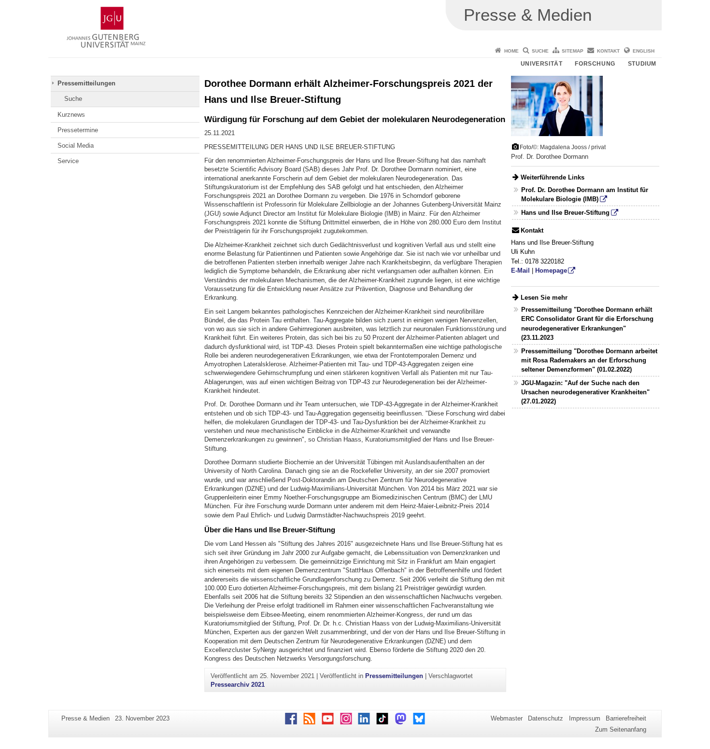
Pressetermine (77, 130)
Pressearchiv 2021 (238, 684)
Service (68, 161)
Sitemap (572, 51)
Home (511, 51)
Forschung (595, 63)
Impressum (584, 718)
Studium (642, 63)
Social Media (75, 145)
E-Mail (520, 270)
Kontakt (608, 51)
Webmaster (507, 718)
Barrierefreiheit (626, 718)
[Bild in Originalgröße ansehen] (557, 105)
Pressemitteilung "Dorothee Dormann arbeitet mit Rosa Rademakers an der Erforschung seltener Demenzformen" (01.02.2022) (589, 360)
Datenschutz (545, 718)
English (643, 51)
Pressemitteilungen (86, 83)
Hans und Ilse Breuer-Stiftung (565, 212)
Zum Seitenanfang (620, 729)
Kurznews (71, 114)
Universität (542, 63)
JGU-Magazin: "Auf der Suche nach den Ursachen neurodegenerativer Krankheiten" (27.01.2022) (585, 392)
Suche (540, 51)
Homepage (551, 270)
